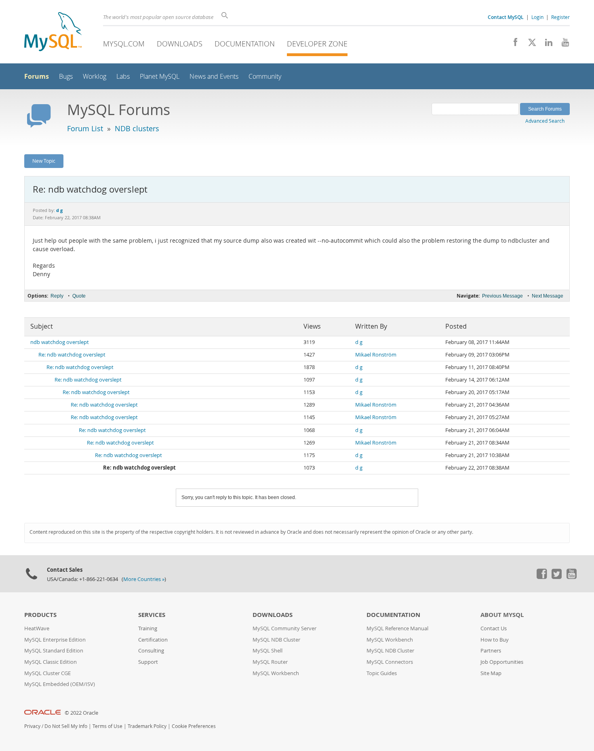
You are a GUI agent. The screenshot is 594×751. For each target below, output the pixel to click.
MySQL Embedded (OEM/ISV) (59, 684)
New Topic (43, 160)
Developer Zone (317, 43)
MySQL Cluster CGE (47, 673)
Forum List (85, 128)
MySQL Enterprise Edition (55, 639)
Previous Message (502, 296)
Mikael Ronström (375, 354)
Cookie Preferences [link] (194, 726)
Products (40, 614)
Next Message (547, 296)
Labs (123, 76)
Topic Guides (382, 673)
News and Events (214, 76)
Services (151, 614)
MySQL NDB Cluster (276, 639)
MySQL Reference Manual (397, 628)
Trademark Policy (147, 726)
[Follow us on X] (529, 44)
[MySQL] (53, 32)
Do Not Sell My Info (65, 726)
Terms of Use (107, 726)
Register (560, 17)
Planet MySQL (159, 76)
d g (358, 342)
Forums (36, 76)
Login (537, 17)
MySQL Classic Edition (50, 662)
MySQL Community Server (284, 628)
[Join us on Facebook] (512, 44)
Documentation (245, 43)
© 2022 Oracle (81, 712)
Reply (57, 296)
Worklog (94, 76)
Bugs (66, 76)
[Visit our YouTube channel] (562, 44)
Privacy (32, 726)
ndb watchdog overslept (59, 342)
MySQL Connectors (390, 662)
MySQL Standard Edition (53, 650)
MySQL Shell (267, 650)
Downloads (179, 43)
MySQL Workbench (276, 673)
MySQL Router (270, 662)
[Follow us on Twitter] (556, 577)
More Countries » (143, 579)
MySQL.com (124, 43)
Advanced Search (545, 120)
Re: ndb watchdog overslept (71, 354)
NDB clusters (137, 128)
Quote (79, 296)
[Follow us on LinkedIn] (545, 44)
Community (265, 76)
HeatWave (36, 628)
